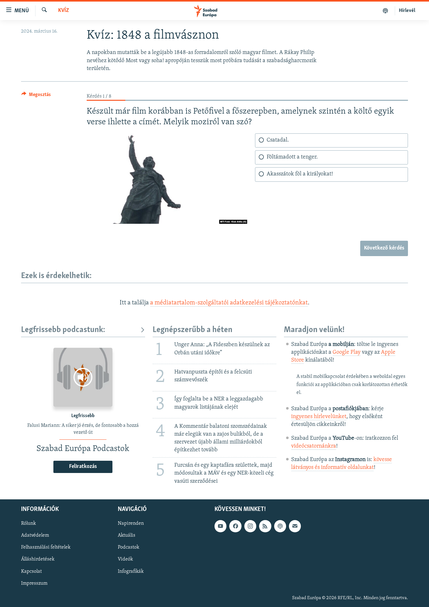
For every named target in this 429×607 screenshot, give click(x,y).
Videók (125, 559)
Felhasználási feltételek (45, 547)
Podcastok (128, 547)
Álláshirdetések (37, 559)
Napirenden (131, 523)
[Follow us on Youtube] (220, 526)
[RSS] (265, 526)
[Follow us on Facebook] (235, 526)
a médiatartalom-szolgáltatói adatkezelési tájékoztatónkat (229, 303)
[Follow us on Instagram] (250, 526)
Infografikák (131, 571)
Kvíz (63, 10)
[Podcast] (280, 526)
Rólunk (28, 523)
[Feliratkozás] (295, 526)
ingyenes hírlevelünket (318, 417)
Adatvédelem (35, 535)
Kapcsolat (31, 571)
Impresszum (34, 583)
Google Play (347, 352)
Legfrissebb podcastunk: (63, 330)
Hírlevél (407, 10)
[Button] (36, 96)
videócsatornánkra (313, 446)
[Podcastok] (385, 10)
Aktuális (126, 535)
